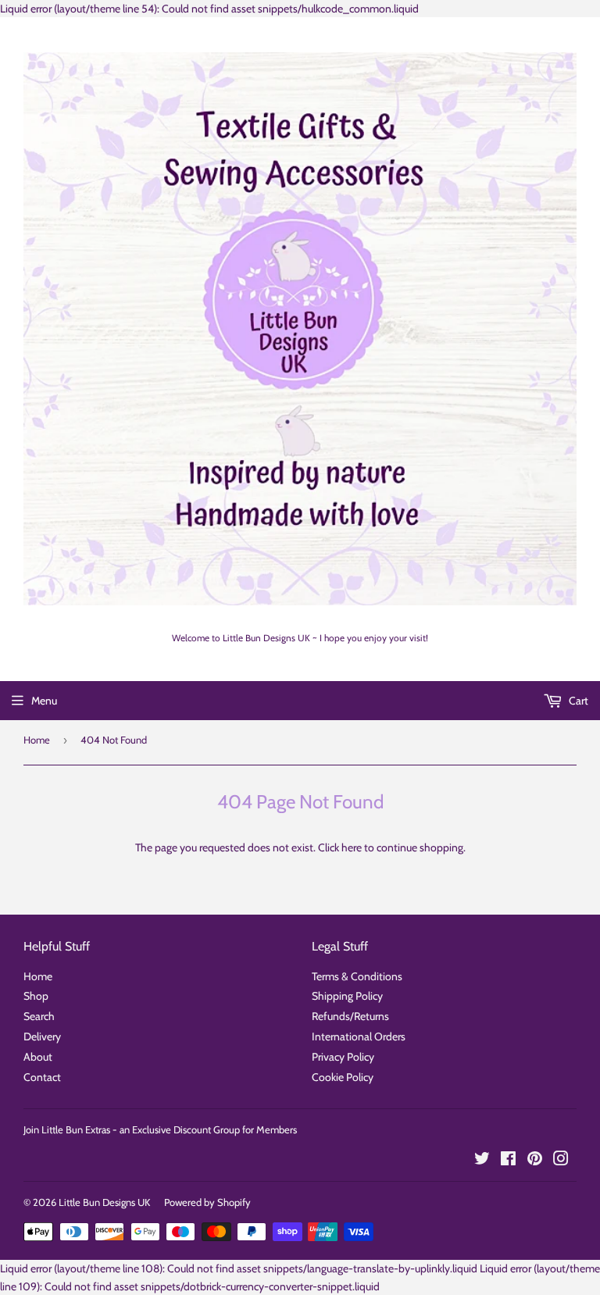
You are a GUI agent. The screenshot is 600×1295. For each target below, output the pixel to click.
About (37, 1057)
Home (36, 739)
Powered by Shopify (207, 1202)
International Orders (358, 1036)
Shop (35, 996)
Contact (42, 1077)
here (351, 847)
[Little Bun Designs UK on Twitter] (482, 1161)
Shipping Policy (347, 996)
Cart (577, 701)
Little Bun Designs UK (104, 1202)
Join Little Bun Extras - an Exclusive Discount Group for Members (160, 1129)
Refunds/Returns (350, 1016)
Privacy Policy (343, 1057)
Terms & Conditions (357, 976)
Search (39, 1016)
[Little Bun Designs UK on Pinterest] (535, 1161)
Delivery (42, 1036)
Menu (44, 701)
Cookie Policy (342, 1077)
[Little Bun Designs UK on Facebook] (508, 1161)
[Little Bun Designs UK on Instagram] (561, 1161)
